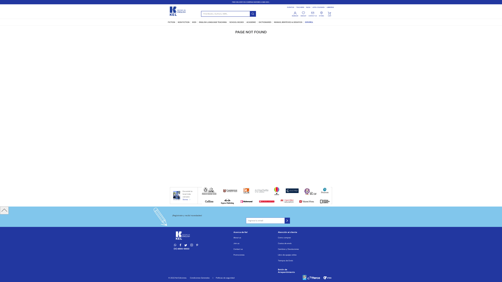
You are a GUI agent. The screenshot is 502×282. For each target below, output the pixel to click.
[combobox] (228, 14)
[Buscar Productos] (253, 13)
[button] (288, 271)
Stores (185, 199)
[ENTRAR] (295, 14)
